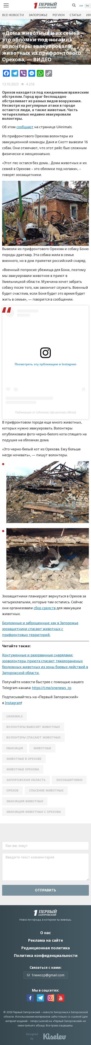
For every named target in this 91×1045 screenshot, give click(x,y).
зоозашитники (69, 780)
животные (42, 748)
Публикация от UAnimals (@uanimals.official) (45, 412)
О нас (45, 932)
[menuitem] (81, 6)
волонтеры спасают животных (33, 737)
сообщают (25, 127)
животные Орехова (22, 769)
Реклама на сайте (45, 940)
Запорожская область (26, 780)
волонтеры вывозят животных (33, 727)
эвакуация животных (24, 801)
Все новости (13, 15)
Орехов (12, 790)
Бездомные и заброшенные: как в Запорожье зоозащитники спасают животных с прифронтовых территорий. (40, 629)
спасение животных (46, 790)
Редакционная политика (45, 947)
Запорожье (38, 15)
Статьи (75, 15)
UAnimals (14, 716)
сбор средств (45, 608)
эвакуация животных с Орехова (33, 812)
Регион (58, 15)
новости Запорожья (55, 1012)
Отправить (45, 890)
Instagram (13, 702)
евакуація (14, 748)
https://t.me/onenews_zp (51, 687)
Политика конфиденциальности (45, 955)
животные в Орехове (23, 759)
